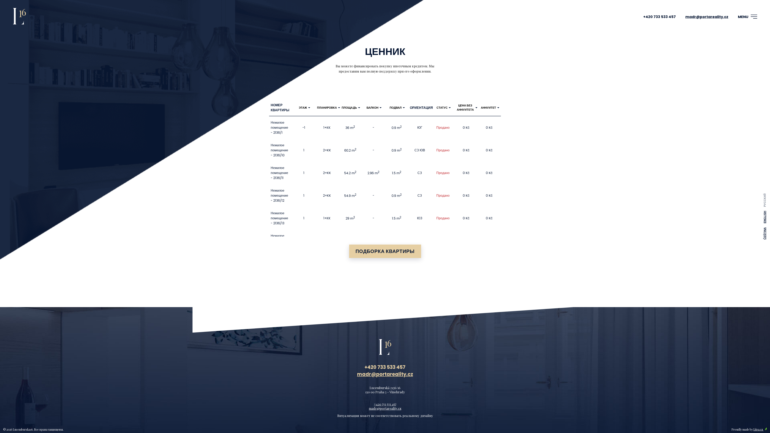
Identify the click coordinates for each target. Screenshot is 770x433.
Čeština (764, 233)
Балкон (372, 108)
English (764, 217)
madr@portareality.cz (706, 16)
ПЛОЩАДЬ (349, 108)
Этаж (303, 108)
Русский (764, 200)
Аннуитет (488, 108)
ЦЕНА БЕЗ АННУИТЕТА (465, 107)
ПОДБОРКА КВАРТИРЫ (385, 251)
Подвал (396, 108)
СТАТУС (442, 108)
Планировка (327, 108)
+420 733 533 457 (659, 16)
